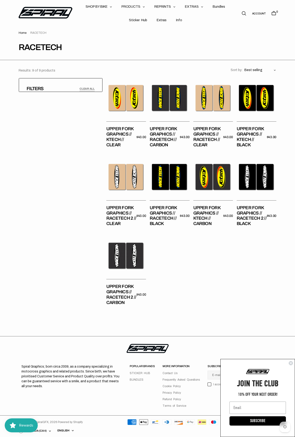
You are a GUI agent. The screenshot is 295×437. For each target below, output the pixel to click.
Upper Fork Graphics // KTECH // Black (250, 136)
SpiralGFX (42, 422)
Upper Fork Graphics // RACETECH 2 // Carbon (121, 294)
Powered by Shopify (70, 422)
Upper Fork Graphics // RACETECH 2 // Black (252, 215)
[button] (259, 13)
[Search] (243, 13)
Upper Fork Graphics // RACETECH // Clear (206, 136)
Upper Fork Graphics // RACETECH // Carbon (163, 136)
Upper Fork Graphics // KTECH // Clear (119, 136)
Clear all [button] (87, 88)
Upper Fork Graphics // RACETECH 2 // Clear (121, 215)
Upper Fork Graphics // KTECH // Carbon (206, 215)
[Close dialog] (290, 363)
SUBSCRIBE (257, 420)
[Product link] (126, 98)
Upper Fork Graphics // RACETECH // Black (163, 215)
